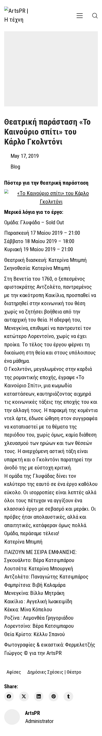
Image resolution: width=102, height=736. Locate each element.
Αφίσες (14, 671)
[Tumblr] (68, 696)
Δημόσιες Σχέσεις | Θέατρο (54, 671)
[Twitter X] (24, 696)
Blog (15, 167)
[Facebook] (9, 696)
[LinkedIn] (39, 696)
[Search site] (95, 16)
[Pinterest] (53, 696)
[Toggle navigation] (79, 16)
